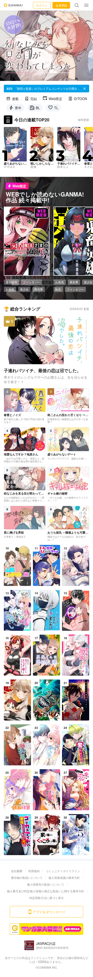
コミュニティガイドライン (63, 871)
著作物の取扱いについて (26, 878)
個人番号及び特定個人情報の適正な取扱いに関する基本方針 (45, 891)
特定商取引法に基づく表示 (46, 898)
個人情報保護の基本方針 (64, 878)
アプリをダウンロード (49, 911)
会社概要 (16, 871)
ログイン (41, 5)
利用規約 (34, 871)
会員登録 (61, 5)
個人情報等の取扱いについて (45, 884)
